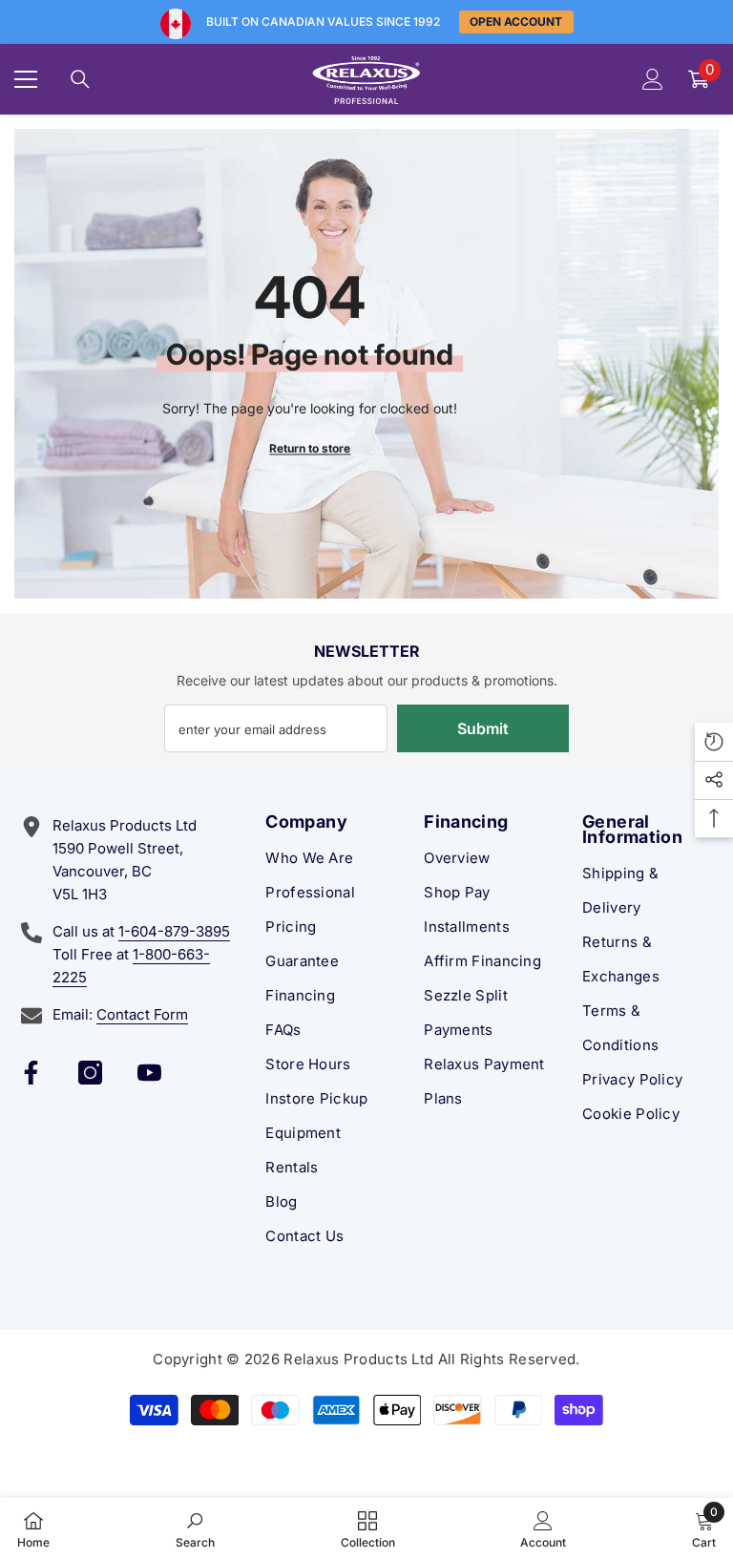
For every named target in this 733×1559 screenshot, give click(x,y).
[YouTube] (149, 1072)
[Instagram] (90, 1072)
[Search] (80, 79)
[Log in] (652, 79)
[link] (195, 1528)
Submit (483, 728)
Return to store (309, 447)
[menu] (25, 79)
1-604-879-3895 (174, 931)
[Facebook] (31, 1072)
